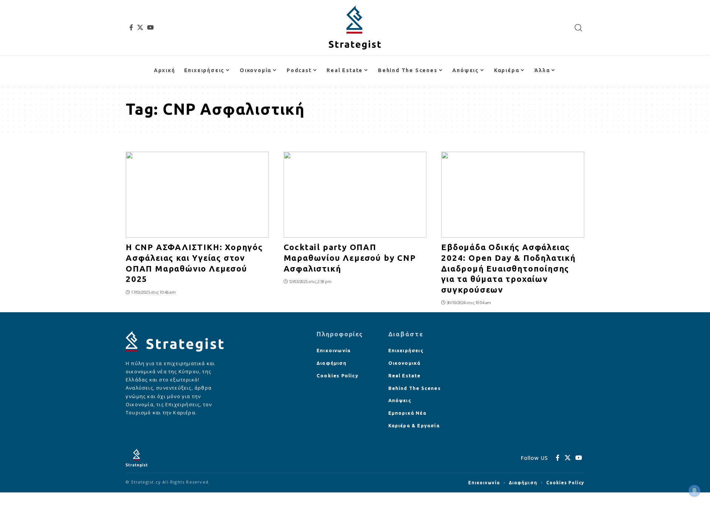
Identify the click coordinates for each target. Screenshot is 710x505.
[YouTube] (150, 27)
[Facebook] (131, 27)
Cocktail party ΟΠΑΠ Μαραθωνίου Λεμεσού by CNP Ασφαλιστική (350, 257)
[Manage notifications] (694, 490)
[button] (578, 27)
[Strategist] (355, 28)
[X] (140, 27)
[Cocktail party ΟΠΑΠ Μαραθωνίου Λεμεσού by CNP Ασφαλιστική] (355, 195)
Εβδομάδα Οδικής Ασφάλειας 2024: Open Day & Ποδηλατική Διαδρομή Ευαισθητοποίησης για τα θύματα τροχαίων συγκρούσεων (508, 268)
